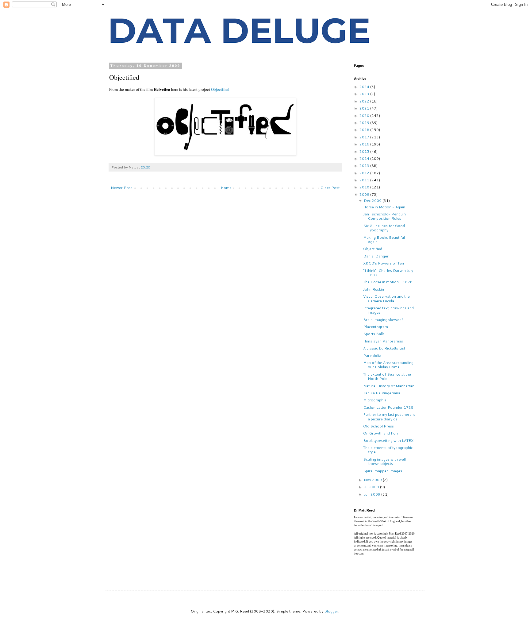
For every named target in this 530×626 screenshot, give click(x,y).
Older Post (330, 187)
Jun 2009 (372, 494)
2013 (364, 165)
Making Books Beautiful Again (384, 239)
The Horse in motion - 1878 (388, 281)
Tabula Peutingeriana (381, 393)
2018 (364, 129)
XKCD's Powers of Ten (383, 263)
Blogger (331, 611)
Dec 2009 (373, 200)
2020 (364, 115)
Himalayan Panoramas (383, 341)
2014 (364, 158)
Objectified (220, 89)
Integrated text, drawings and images (388, 310)
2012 (364, 173)
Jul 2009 (372, 486)
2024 (364, 86)
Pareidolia (372, 355)
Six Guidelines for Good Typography (384, 228)
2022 (364, 101)
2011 (364, 180)
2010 (364, 187)
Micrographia (374, 400)
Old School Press (378, 426)
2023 (364, 93)
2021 (364, 108)
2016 (364, 144)
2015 (364, 151)
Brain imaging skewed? (383, 319)
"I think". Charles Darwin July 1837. (388, 272)
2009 (364, 194)
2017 (364, 137)
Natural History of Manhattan (388, 385)
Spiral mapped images (382, 470)
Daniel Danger (376, 256)
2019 (364, 122)
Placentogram (375, 326)
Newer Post (121, 187)
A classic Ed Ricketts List (384, 348)
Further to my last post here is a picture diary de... (389, 416)
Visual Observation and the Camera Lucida (386, 298)
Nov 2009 (373, 479)
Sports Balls (374, 333)
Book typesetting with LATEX (388, 440)
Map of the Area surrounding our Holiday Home (388, 364)
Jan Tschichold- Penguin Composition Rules (384, 216)
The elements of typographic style (388, 449)
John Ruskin (373, 289)
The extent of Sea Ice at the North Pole (387, 376)
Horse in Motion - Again (384, 207)
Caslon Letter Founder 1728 (388, 407)
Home (226, 187)
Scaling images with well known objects (384, 461)
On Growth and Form (382, 433)
